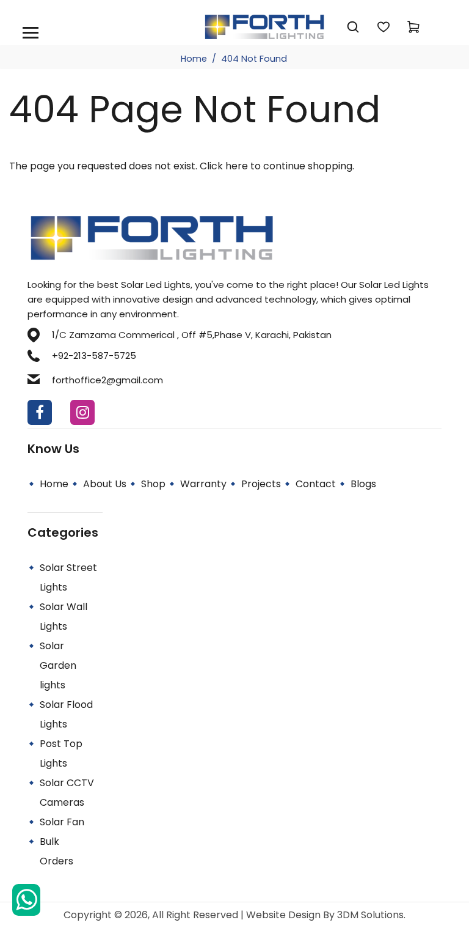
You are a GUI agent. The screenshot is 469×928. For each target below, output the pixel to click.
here (236, 166)
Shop (153, 484)
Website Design (284, 915)
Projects (261, 484)
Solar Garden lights (58, 665)
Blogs (363, 484)
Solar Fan (62, 822)
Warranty (203, 484)
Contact (316, 484)
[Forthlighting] (264, 26)
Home (194, 59)
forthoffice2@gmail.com (107, 380)
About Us (104, 484)
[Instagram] (82, 412)
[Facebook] (39, 412)
